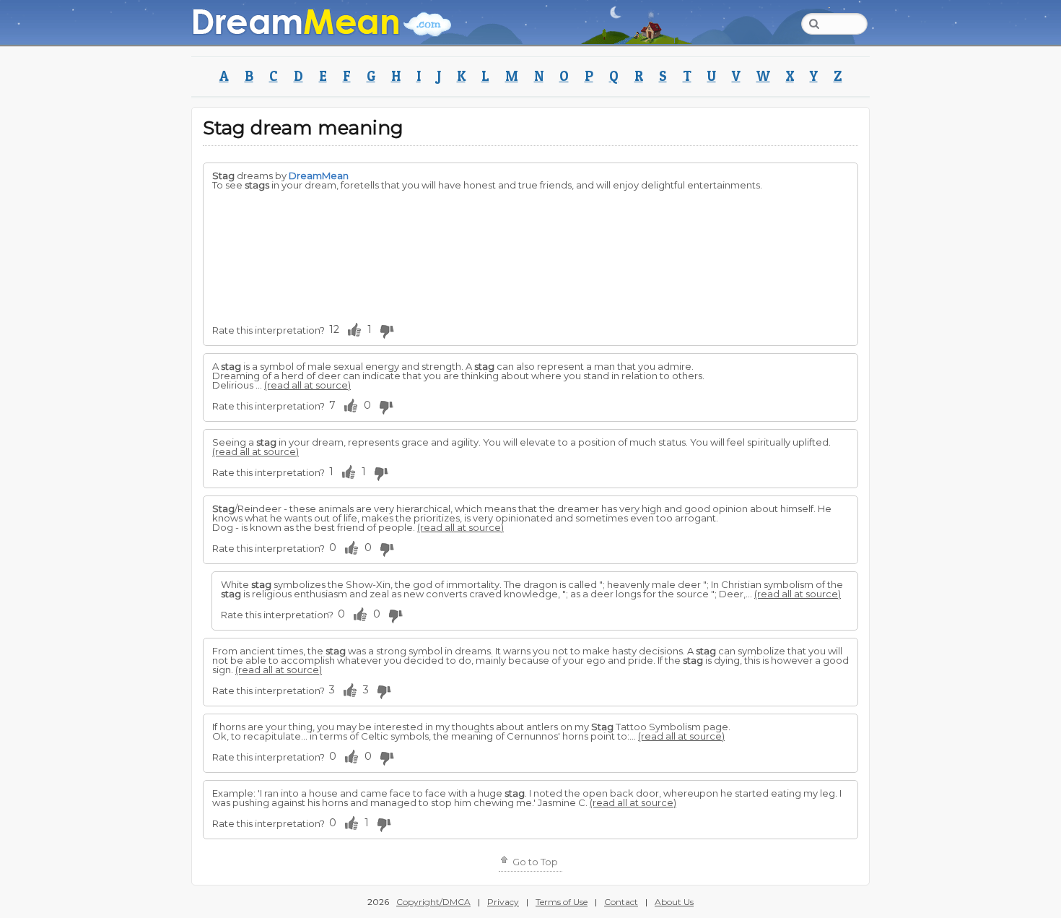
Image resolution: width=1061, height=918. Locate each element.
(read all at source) (307, 385)
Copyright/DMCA (433, 901)
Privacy (503, 901)
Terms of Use (562, 901)
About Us (674, 901)
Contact (621, 901)
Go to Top (534, 861)
